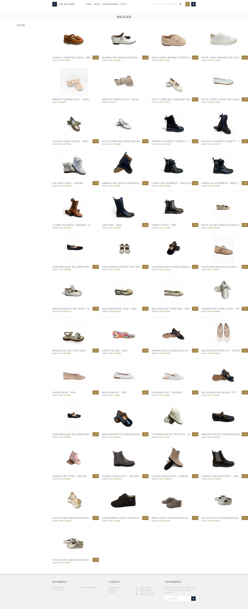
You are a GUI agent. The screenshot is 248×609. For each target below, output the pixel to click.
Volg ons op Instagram (147, 594)
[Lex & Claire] (63, 4)
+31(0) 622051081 (145, 587)
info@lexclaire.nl (145, 589)
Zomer (88, 4)
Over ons (157, 4)
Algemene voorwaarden (72, 606)
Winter (97, 4)
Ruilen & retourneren (88, 587)
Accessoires (58, 589)
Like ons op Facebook (147, 592)
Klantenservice (170, 4)
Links (107, 606)
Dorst (124, 606)
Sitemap (86, 606)
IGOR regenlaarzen (110, 4)
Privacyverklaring (97, 606)
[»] (193, 598)
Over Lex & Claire (59, 587)
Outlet (124, 4)
